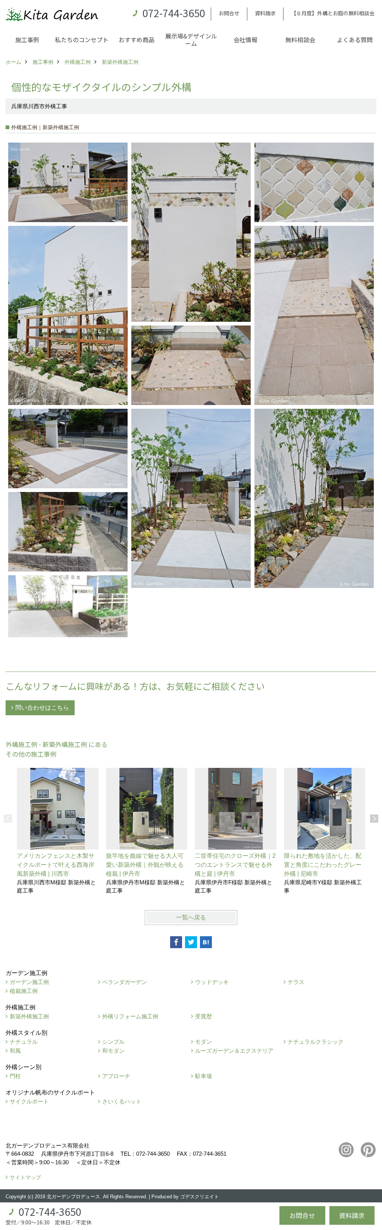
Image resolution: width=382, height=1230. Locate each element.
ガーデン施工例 (29, 982)
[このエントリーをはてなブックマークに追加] (206, 942)
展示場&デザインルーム (191, 39)
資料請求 (265, 13)
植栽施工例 (24, 991)
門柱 (15, 1076)
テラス (296, 982)
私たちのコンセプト (82, 39)
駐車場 (203, 1076)
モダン (203, 1042)
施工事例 (27, 39)
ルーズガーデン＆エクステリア (234, 1050)
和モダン (113, 1050)
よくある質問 (355, 39)
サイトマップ (25, 1177)
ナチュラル (24, 1042)
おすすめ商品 (136, 39)
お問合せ (229, 13)
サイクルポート (29, 1101)
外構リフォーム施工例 (130, 1016)
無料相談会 (300, 39)
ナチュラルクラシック (316, 1042)
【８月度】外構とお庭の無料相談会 (333, 13)
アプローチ (116, 1076)
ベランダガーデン (124, 982)
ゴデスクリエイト (199, 1196)
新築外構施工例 (29, 1016)
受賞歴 (203, 1016)
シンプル (113, 1042)
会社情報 (245, 39)
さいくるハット (121, 1101)
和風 (15, 1050)
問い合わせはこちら (42, 707)
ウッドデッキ (212, 982)
